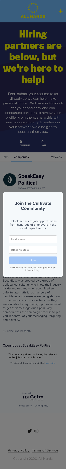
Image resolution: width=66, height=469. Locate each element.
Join (33, 260)
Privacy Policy (32, 270)
